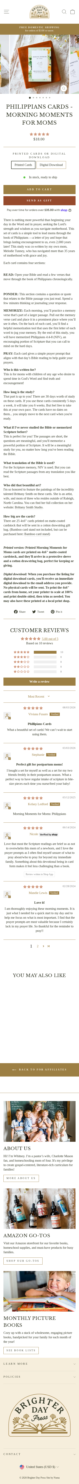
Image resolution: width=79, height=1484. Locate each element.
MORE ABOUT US (21, 1178)
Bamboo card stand (36, 534)
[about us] (39, 1121)
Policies (12, 1376)
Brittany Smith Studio (29, 507)
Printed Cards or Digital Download (39, 155)
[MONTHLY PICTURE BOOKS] (39, 1291)
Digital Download (51, 165)
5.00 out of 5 (50, 638)
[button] (39, 134)
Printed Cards (23, 165)
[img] (33, 708)
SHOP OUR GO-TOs (23, 1260)
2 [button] (37, 946)
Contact (12, 1454)
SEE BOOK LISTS (21, 1350)
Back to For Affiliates (42, 1069)
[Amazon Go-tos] (39, 1208)
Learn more (15, 1363)
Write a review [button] (39, 681)
